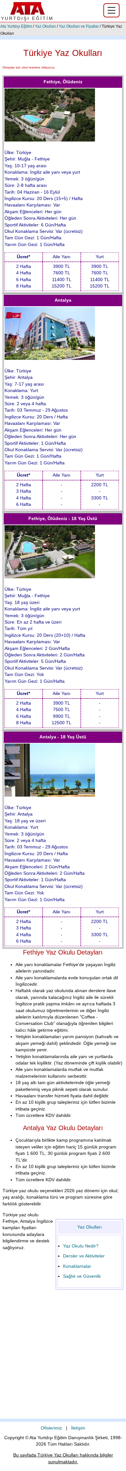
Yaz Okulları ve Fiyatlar (79, 26)
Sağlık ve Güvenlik (82, 1276)
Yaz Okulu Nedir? (81, 1246)
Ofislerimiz (51, 1428)
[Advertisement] (63, 1356)
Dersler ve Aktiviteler (84, 1256)
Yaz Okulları (45, 26)
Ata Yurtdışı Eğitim (16, 26)
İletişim (78, 1428)
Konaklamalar (77, 1266)
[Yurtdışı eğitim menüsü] (111, 10)
